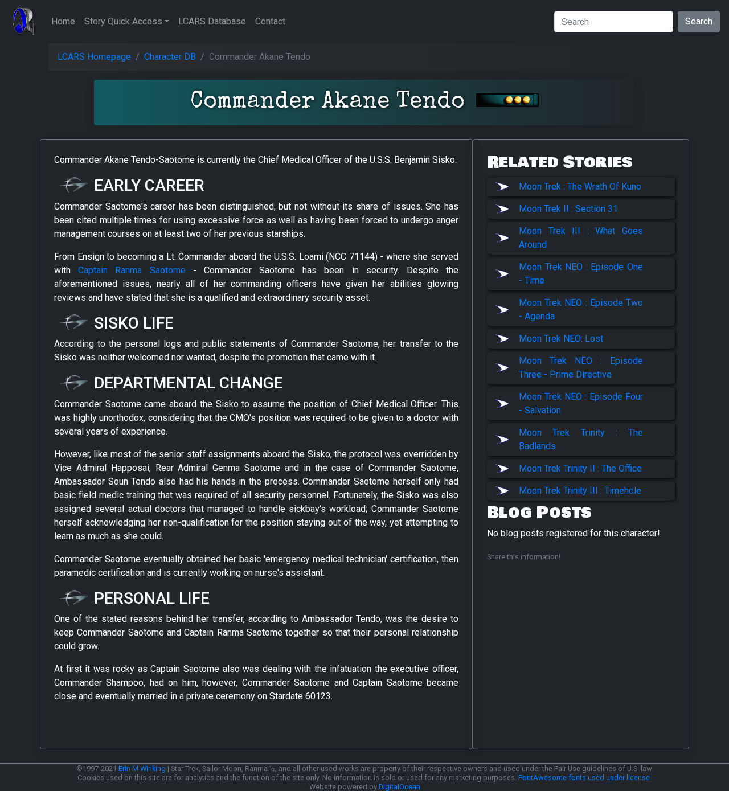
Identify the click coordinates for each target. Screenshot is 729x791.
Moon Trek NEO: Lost (561, 338)
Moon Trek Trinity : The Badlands (581, 439)
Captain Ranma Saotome (131, 270)
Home (63, 21)
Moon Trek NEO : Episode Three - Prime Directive (581, 367)
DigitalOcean (399, 786)
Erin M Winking (142, 768)
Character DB (170, 56)
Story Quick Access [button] (123, 21)
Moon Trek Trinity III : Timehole (580, 490)
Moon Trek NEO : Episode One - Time (581, 273)
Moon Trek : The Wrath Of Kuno (580, 186)
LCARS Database (212, 21)
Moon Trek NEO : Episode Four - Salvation (581, 403)
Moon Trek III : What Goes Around (581, 238)
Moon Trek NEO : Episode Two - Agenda (581, 309)
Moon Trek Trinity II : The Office (580, 468)
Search (698, 21)
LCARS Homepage (94, 56)
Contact (270, 21)
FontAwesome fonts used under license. (585, 777)
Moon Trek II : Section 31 (568, 208)
